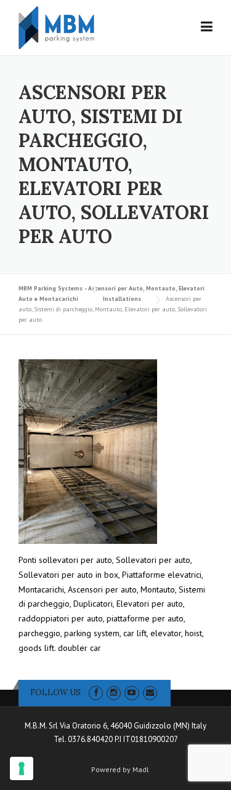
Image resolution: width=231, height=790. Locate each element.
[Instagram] (114, 692)
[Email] (150, 692)
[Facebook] (96, 692)
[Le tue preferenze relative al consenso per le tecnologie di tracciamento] (21, 768)
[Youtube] (131, 692)
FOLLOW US (55, 692)
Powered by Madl (120, 769)
